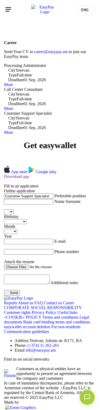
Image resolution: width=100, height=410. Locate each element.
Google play (46, 171)
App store (20, 171)
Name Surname (67, 201)
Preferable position (70, 196)
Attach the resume (19, 261)
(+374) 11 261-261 (43, 345)
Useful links (67, 312)
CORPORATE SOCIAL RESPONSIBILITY (43, 307)
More (8, 84)
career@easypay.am (51, 51)
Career (68, 303)
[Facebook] (10, 364)
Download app (16, 176)
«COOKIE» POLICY (23, 317)
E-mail (60, 241)
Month (9, 226)
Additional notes (64, 282)
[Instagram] (19, 364)
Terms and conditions (60, 317)
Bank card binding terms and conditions (56, 322)
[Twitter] (15, 364)
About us (26, 303)
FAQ (39, 303)
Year (8, 236)
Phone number (66, 251)
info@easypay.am (41, 350)
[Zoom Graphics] (20, 407)
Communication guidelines (26, 331)
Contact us (53, 303)
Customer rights (18, 312)
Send (13, 293)
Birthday (11, 216)
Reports (11, 303)
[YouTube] (23, 364)
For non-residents (66, 326)
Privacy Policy (44, 312)
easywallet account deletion (27, 326)
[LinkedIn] (6, 364)
